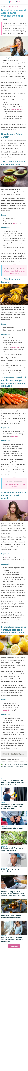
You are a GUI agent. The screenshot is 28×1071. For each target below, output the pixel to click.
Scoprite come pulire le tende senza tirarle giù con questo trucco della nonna (12, 806)
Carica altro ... (14, 946)
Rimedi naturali (5, 6)
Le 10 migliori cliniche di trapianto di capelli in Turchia (14, 871)
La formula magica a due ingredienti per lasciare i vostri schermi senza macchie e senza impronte (13, 894)
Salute (3, 778)
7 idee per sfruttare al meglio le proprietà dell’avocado (15, 271)
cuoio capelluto (17, 109)
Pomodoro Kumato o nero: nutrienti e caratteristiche (11, 917)
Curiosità (4, 802)
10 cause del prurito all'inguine (12, 828)
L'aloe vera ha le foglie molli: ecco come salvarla (12, 849)
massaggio (15, 347)
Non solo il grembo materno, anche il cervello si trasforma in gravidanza (13, 939)
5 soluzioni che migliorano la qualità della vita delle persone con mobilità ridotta (12, 782)
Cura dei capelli (14, 6)
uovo (5, 557)
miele (15, 223)
